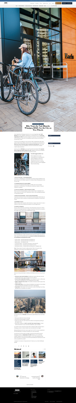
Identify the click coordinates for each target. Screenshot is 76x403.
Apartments (32, 3)
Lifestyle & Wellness (21, 5)
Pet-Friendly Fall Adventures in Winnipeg (41, 362)
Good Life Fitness (33, 391)
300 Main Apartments (59, 401)
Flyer (50, 3)
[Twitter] (15, 393)
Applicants (69, 3)
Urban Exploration (35, 5)
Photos (41, 3)
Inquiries (53, 3)
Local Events (16, 364)
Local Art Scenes (16, 363)
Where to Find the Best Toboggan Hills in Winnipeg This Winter (34, 365)
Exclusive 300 (41, 5)
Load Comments (30, 384)
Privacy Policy (46, 401)
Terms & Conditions (52, 401)
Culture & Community (28, 5)
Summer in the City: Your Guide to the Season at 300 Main (17, 368)
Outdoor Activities (17, 365)
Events (45, 5)
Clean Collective (33, 397)
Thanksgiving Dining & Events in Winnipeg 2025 (35, 377)
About (17, 5)
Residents (64, 3)
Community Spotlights (16, 360)
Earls (32, 393)
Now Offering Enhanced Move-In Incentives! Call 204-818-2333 (38, 0)
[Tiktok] (17, 393)
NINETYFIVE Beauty (34, 396)
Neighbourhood (45, 3)
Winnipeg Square (33, 392)
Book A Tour (59, 3)
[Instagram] (16, 393)
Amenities (37, 3)
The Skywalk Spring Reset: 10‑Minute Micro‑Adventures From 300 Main (25, 364)
